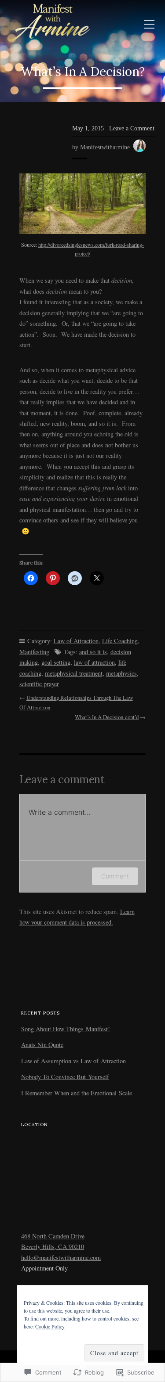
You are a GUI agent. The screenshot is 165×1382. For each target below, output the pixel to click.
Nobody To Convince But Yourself (65, 1076)
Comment (115, 876)
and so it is (93, 652)
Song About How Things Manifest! (65, 1029)
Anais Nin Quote (42, 1044)
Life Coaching (120, 641)
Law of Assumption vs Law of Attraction (73, 1061)
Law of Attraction (76, 641)
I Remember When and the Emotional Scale (76, 1093)
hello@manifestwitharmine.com (61, 1257)
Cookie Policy (50, 1326)
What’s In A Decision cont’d (107, 717)
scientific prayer (39, 684)
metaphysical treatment (74, 673)
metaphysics (121, 673)
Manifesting (34, 652)
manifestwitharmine (105, 147)
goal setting (55, 662)
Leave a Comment (131, 128)
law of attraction (94, 662)
